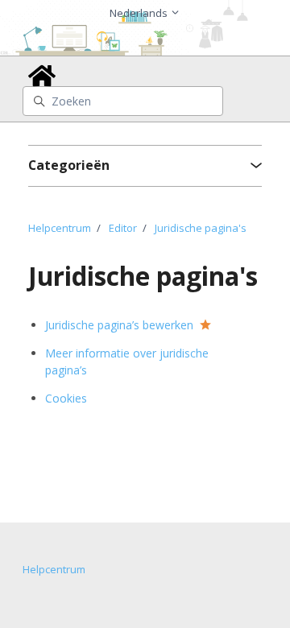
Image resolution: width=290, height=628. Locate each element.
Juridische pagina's (200, 228)
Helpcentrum (59, 228)
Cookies (66, 398)
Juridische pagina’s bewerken (119, 325)
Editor (123, 228)
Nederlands (140, 13)
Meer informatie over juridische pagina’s (127, 361)
